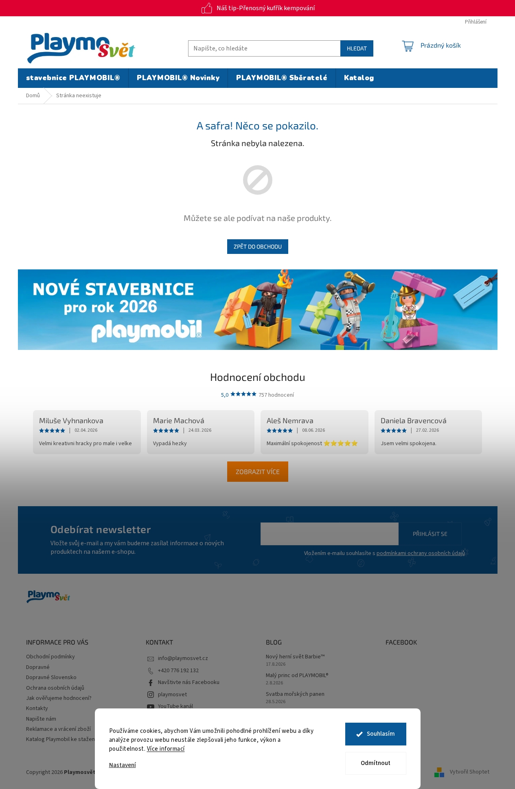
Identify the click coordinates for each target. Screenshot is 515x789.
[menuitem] (73, 78)
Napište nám (41, 719)
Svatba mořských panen (295, 694)
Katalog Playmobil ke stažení (61, 739)
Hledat (357, 48)
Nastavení (122, 765)
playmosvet (172, 695)
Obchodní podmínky (50, 657)
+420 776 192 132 (178, 671)
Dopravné (38, 667)
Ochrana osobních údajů (55, 688)
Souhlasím (381, 734)
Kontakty (37, 708)
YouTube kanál (175, 706)
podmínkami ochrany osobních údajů (421, 553)
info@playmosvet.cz (183, 658)
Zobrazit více (258, 471)
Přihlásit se (430, 533)
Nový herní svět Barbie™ (295, 657)
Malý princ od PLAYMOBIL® (297, 676)
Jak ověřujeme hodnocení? (59, 698)
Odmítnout (375, 763)
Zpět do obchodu (258, 246)
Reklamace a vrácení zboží (58, 729)
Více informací (166, 749)
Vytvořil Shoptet (469, 772)
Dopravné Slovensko (51, 677)
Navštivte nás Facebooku (188, 682)
